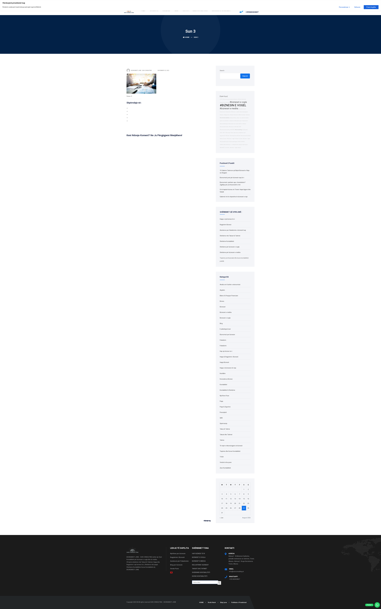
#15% (221, 99)
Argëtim (222, 290)
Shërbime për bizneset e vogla (229, 247)
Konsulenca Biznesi (226, 379)
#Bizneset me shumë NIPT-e (235, 123)
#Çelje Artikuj (233, 117)
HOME (201, 602)
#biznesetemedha (224, 126)
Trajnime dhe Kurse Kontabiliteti (230, 451)
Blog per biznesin (176, 565)
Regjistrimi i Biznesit (177, 557)
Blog (221, 323)
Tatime (222, 440)
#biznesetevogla (233, 141)
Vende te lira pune (225, 462)
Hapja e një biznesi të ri (227, 219)
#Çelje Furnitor (238, 138)
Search (222, 70)
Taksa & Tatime (225, 429)
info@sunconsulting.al (236, 571)
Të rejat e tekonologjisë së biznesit (231, 446)
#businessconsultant (246, 135)
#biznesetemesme (224, 141)
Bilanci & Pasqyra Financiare (229, 296)
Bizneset (222, 307)
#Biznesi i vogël (231, 138)
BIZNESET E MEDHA (199, 561)
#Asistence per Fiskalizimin (241, 120)
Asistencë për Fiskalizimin (179, 561)
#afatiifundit (235, 144)
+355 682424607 (234, 579)
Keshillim (223, 373)
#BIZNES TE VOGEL (224, 147)
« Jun (221, 518)
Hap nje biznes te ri (226, 351)
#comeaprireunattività (235, 135)
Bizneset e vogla (225, 318)
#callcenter (245, 129)
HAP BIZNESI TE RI (198, 553)
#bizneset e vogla (238, 102)
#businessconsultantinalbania (230, 99)
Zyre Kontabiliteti (225, 468)
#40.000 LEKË (237, 126)
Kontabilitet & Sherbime (227, 390)
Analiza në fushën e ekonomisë (230, 284)
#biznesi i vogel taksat (235, 147)
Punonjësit (223, 412)
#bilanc (244, 123)
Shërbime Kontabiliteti (227, 241)
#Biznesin (231, 126)
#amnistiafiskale (224, 123)
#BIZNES (232, 129)
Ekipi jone (223, 602)
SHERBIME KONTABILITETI (201, 572)
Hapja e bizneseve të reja (228, 368)
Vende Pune (174, 569)
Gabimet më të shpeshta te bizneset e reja (233, 197)
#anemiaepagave (244, 112)
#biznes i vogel (246, 138)
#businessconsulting (225, 129)
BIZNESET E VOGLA (198, 557)
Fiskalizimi (223, 346)
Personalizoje (343, 7)
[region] (190, 5)
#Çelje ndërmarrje (243, 144)
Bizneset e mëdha (225, 312)
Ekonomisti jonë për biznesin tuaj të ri (232, 177)
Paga (221, 401)
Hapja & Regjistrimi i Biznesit (229, 357)
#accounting (238, 129)
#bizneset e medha (229, 108)
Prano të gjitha (371, 7)
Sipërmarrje (223, 423)
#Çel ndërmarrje (235, 132)
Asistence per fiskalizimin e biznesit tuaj (233, 230)
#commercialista (224, 117)
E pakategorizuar (225, 329)
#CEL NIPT (222, 132)
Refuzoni (357, 7)
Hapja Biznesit (224, 362)
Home (187, 37)
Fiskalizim (223, 340)
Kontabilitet (223, 384)
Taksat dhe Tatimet (226, 434)
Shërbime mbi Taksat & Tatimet (230, 236)
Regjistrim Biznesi (225, 225)
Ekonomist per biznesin (227, 334)
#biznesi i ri (229, 144)
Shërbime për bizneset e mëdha (230, 252)
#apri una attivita (241, 117)
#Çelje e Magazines (225, 114)
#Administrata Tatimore (244, 114)
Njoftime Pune (224, 396)
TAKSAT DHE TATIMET (199, 569)
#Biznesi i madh (235, 112)
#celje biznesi (223, 138)
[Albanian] (171, 572)
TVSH (222, 457)
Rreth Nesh (212, 602)
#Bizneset (227, 132)
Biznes (222, 301)
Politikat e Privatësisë (239, 602)
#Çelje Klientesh (234, 114)
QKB (221, 418)
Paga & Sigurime (225, 407)
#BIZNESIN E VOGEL (233, 105)
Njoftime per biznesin (177, 553)
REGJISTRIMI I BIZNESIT (200, 565)
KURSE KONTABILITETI (199, 576)
